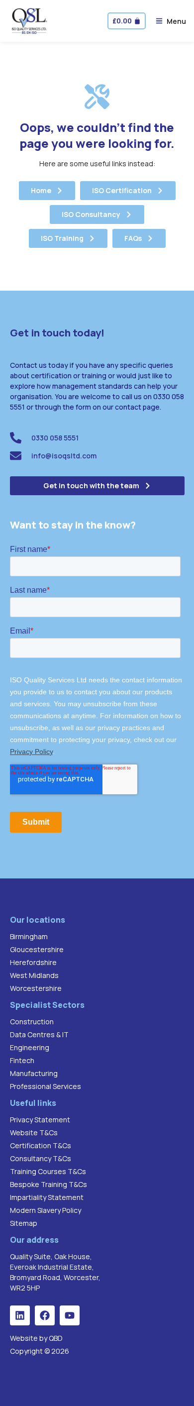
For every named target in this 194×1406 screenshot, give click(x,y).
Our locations (37, 919)
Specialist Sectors (47, 1004)
